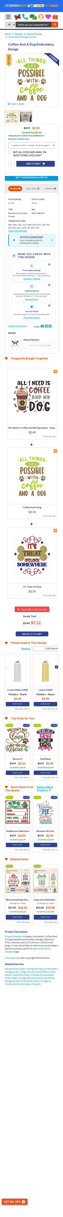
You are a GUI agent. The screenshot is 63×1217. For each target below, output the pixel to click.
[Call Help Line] (25, 17)
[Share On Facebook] (46, 326)
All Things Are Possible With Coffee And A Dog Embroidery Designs (30, 973)
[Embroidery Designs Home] (17, 17)
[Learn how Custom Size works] (49, 285)
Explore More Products (45, 789)
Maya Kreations (14, 936)
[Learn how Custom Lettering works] (49, 264)
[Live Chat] (33, 17)
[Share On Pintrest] (49, 326)
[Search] (54, 24)
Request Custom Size (18, 139)
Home (8, 34)
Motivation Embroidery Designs (23, 983)
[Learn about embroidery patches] (49, 305)
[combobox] (33, 24)
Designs (19, 34)
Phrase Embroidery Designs (20, 968)
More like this (49, 436)
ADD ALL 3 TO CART (32, 634)
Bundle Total (29, 616)
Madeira (25, 648)
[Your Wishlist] (48, 17)
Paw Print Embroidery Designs (33, 980)
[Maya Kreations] (15, 343)
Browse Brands (34, 34)
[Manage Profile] (41, 17)
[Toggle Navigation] (8, 17)
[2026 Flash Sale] (31, 6)
